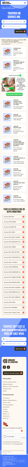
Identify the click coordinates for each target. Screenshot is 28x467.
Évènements (6, 416)
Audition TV (6, 414)
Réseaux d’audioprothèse (10, 400)
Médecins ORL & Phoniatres (10, 386)
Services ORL (6, 402)
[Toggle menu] (25, 3)
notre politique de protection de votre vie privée (8, 464)
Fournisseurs (6, 398)
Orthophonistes (7, 388)
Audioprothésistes (8, 384)
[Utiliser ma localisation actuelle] (24, 343)
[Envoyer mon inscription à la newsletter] (22, 431)
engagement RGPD (19, 444)
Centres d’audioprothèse (9, 382)
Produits (5, 409)
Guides (5, 391)
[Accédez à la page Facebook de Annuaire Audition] (4, 367)
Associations (6, 407)
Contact (5, 454)
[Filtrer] (24, 21)
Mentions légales (7, 451)
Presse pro (6, 418)
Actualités (5, 411)
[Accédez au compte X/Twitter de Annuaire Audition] (8, 367)
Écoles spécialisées (8, 405)
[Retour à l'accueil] (13, 361)
